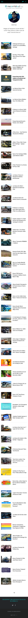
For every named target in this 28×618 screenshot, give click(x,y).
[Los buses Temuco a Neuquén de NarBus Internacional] (6, 176)
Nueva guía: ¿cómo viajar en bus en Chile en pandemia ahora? (20, 482)
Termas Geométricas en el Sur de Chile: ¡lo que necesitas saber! (19, 373)
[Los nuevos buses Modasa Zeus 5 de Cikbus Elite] (6, 100)
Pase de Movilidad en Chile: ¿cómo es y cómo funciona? (19, 504)
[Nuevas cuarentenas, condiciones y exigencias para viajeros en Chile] (6, 526)
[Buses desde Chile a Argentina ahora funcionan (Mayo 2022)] (6, 308)
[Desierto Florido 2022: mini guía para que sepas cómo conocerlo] (6, 253)
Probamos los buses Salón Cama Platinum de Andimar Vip (19, 111)
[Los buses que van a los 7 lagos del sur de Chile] (6, 428)
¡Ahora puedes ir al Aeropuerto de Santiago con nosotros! (20, 537)
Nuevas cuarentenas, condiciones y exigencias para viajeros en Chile (19, 526)
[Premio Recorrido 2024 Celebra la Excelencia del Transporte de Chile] (6, 78)
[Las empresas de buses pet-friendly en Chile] (6, 362)
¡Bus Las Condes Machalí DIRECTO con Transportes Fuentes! (19, 264)
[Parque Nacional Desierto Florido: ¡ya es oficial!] (6, 122)
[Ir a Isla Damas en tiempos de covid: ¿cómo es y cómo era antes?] (6, 319)
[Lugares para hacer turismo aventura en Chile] (6, 493)
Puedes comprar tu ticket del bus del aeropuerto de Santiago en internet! (19, 220)
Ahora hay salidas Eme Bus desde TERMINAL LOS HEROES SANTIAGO (19, 67)
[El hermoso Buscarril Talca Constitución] (6, 450)
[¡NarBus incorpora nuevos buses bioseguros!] (6, 581)
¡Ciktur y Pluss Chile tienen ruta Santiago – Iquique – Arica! (19, 143)
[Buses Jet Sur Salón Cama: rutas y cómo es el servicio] (6, 297)
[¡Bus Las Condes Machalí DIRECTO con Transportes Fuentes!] (6, 264)
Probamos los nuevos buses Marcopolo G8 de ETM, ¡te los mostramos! (19, 209)
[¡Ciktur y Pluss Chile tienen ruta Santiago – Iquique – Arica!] (6, 144)
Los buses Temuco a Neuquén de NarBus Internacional (18, 176)
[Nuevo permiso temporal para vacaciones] (6, 570)
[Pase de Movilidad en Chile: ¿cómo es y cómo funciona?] (6, 504)
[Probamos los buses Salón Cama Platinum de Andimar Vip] (6, 111)
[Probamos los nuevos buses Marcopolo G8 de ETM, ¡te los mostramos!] (6, 209)
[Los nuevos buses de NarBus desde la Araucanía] (6, 198)
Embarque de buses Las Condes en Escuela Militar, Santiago (19, 45)
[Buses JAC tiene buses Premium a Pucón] (6, 395)
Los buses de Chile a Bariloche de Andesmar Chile (18, 187)
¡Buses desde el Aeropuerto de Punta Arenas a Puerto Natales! (19, 286)
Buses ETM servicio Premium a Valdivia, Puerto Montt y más (19, 275)
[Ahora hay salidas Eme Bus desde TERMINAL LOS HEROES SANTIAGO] (6, 67)
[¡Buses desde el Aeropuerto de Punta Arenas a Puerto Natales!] (6, 286)
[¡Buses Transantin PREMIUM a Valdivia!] (6, 242)
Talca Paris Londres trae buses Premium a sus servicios (19, 460)
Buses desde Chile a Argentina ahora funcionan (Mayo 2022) (19, 307)
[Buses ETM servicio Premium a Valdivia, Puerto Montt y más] (6, 275)
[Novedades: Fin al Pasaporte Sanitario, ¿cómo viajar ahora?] (6, 406)
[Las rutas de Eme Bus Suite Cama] (6, 515)
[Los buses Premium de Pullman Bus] (6, 548)
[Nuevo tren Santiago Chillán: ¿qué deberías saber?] (6, 155)
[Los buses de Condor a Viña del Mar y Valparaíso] (6, 439)
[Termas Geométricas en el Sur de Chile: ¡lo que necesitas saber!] (6, 373)
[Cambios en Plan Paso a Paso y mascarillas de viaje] (6, 472)
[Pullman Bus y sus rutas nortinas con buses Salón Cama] (6, 231)
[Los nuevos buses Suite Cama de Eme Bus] (6, 89)
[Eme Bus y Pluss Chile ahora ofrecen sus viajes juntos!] (6, 56)
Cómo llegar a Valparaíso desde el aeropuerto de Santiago (19, 340)
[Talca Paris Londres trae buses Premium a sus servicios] (6, 461)
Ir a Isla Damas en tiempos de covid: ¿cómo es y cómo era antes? (19, 318)
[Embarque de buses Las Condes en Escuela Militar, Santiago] (6, 45)
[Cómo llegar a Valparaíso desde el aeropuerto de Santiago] (6, 340)
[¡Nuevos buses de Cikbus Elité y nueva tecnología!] (6, 351)
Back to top (13, 615)
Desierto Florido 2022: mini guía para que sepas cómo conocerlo (19, 253)
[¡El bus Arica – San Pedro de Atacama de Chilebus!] (6, 133)
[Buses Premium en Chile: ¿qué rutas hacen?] (6, 559)
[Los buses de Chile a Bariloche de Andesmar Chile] (6, 187)
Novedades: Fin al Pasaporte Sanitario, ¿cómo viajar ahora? (20, 406)
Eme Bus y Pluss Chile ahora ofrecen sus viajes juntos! (19, 56)
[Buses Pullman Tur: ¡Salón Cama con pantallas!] (6, 330)
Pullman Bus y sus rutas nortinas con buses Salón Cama (19, 231)
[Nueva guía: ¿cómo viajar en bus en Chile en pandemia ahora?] (6, 482)
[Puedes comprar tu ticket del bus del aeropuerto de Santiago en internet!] (6, 220)
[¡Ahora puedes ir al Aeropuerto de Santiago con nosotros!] (6, 537)
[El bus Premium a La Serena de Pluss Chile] (6, 166)
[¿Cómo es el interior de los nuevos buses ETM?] (6, 384)
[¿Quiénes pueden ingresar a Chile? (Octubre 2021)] (6, 417)
